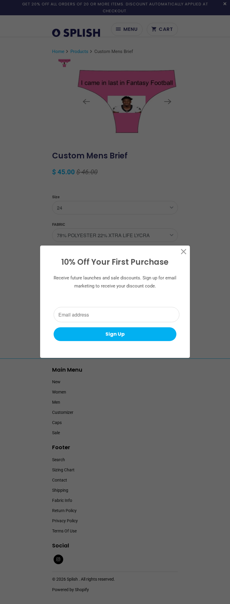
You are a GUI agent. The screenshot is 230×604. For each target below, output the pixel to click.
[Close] (183, 251)
